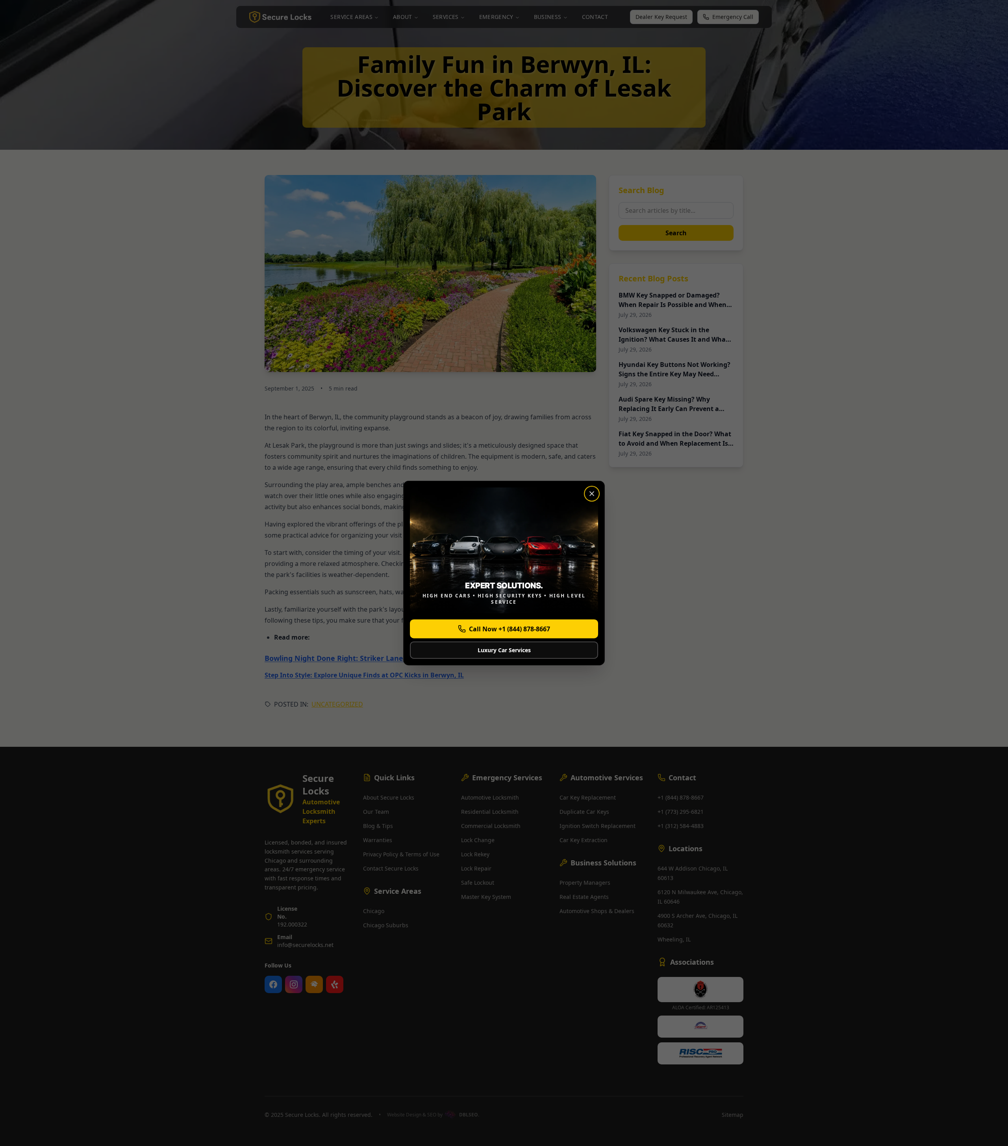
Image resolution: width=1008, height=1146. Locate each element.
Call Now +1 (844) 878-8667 (509, 628)
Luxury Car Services (504, 649)
